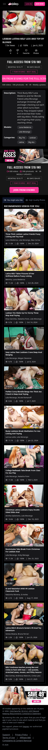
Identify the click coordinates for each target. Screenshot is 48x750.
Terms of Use (10, 737)
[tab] (13, 200)
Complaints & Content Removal (17, 740)
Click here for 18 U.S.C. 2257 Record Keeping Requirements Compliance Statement (21, 712)
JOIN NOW (40, 4)
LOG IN (29, 4)
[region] (24, 23)
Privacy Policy (23, 734)
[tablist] (24, 200)
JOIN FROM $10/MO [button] (24, 189)
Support (7, 734)
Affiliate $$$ (27, 737)
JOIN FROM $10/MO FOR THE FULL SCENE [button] (24, 78)
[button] (24, 22)
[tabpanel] (24, 443)
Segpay (26, 726)
